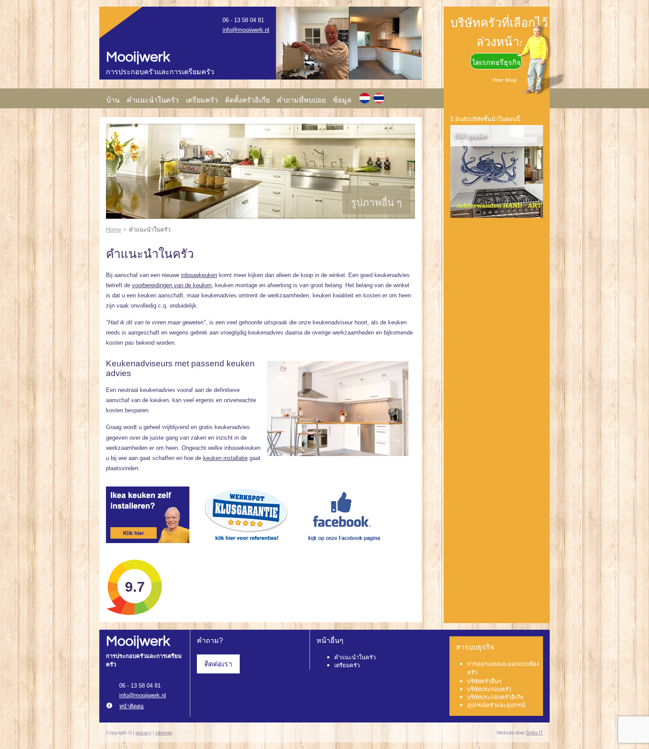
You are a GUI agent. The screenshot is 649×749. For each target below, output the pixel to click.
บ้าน (113, 100)
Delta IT (534, 732)
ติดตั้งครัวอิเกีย (247, 100)
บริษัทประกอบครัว (489, 689)
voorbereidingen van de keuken (171, 285)
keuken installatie (225, 458)
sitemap (163, 732)
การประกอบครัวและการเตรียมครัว (160, 72)
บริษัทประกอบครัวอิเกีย (495, 697)
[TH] (379, 98)
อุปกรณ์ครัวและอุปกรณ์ (496, 705)
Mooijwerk (138, 57)
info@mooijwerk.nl (246, 30)
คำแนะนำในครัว (153, 100)
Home (113, 229)
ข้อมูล (342, 100)
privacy (143, 732)
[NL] (364, 98)
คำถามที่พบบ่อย (301, 100)
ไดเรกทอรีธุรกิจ (496, 62)
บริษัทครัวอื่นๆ (484, 681)
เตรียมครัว (202, 100)
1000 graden (470, 136)
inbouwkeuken (199, 275)
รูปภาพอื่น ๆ (376, 202)
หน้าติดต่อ (131, 706)
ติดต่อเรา (218, 664)
